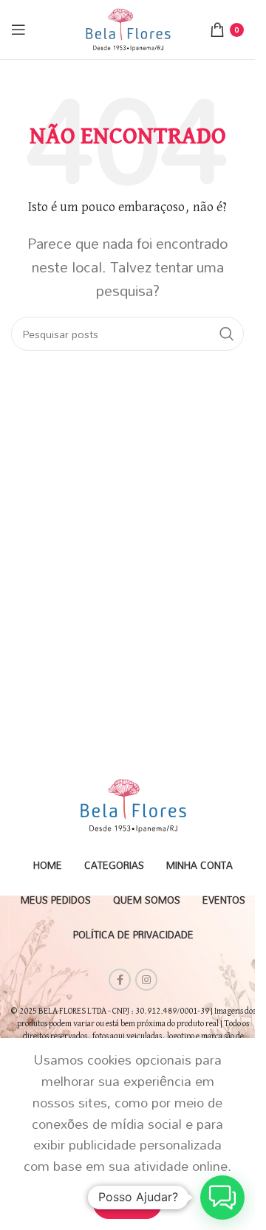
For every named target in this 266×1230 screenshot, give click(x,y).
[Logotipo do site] (127, 27)
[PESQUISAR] (227, 334)
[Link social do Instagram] (146, 980)
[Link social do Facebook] (120, 980)
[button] (222, 1197)
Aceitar (127, 1202)
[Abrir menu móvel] (18, 29)
